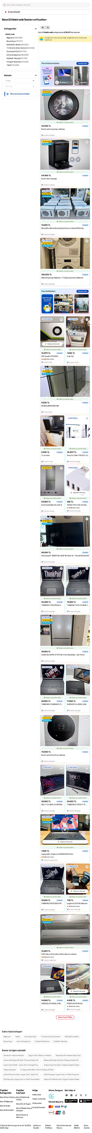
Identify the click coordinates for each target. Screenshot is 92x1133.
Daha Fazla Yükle (65, 1017)
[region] (65, 76)
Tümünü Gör (82, 63)
